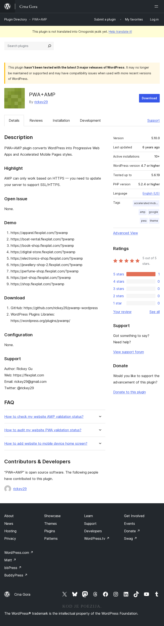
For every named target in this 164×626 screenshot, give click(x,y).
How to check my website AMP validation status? (43, 417)
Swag (130, 538)
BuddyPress (16, 575)
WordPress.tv (97, 538)
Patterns (51, 538)
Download (149, 98)
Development (90, 120)
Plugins (49, 531)
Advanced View (125, 233)
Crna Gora (22, 594)
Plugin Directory (15, 19)
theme (154, 220)
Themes (50, 523)
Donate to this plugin (129, 392)
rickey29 (41, 102)
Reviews (36, 120)
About (9, 516)
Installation (61, 120)
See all (154, 312)
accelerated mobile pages (146, 203)
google (153, 212)
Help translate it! (120, 31)
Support (153, 120)
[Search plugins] (49, 46)
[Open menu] (157, 6)
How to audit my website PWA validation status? (42, 430)
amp (142, 212)
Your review (122, 312)
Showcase (52, 516)
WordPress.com (18, 552)
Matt (10, 560)
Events (129, 523)
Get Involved (134, 516)
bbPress (13, 568)
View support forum (128, 352)
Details (14, 120)
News (8, 523)
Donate (132, 531)
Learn (88, 516)
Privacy (10, 538)
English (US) (151, 193)
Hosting (10, 531)
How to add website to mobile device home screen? (45, 444)
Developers (93, 531)
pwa (143, 220)
